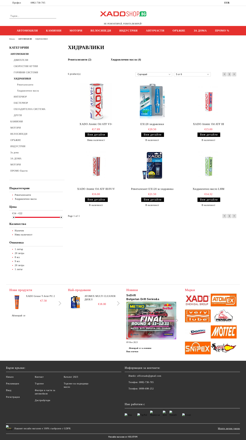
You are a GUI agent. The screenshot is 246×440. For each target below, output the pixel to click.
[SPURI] (224, 348)
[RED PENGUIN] (224, 316)
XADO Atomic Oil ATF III (208, 124)
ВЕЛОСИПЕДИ (101, 30)
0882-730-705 (38, 3)
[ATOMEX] (224, 300)
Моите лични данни (229, 428)
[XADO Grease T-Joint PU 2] (16, 302)
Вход (8, 390)
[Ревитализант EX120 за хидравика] (152, 167)
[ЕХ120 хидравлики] (152, 102)
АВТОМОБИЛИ (27, 30)
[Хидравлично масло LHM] (208, 166)
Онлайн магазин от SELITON (123, 437)
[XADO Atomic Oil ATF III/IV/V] (96, 166)
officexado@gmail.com (149, 376)
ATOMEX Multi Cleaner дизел (100, 298)
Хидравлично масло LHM (208, 188)
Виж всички (132, 351)
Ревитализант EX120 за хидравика (152, 188)
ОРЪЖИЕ (179, 30)
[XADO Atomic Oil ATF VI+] (96, 102)
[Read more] (151, 321)
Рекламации (12, 383)
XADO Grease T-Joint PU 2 (40, 296)
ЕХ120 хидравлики (152, 124)
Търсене (39, 383)
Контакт (39, 377)
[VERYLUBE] (198, 316)
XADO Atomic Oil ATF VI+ (95, 124)
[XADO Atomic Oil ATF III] (208, 101)
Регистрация (13, 397)
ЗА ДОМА (200, 30)
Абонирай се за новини (140, 348)
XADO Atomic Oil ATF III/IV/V (96, 188)
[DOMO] (198, 332)
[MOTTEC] (224, 332)
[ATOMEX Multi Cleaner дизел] (75, 302)
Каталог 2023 (71, 377)
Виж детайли (96, 134)
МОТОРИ (76, 30)
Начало (10, 377)
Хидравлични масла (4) (126, 59)
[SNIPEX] (198, 348)
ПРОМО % (222, 30)
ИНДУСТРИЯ (128, 30)
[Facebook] (235, 3)
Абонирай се (18, 315)
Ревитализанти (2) (80, 59)
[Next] (59, 303)
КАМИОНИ (53, 30)
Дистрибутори (42, 400)
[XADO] (198, 300)
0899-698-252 (146, 388)
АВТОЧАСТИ (155, 30)
